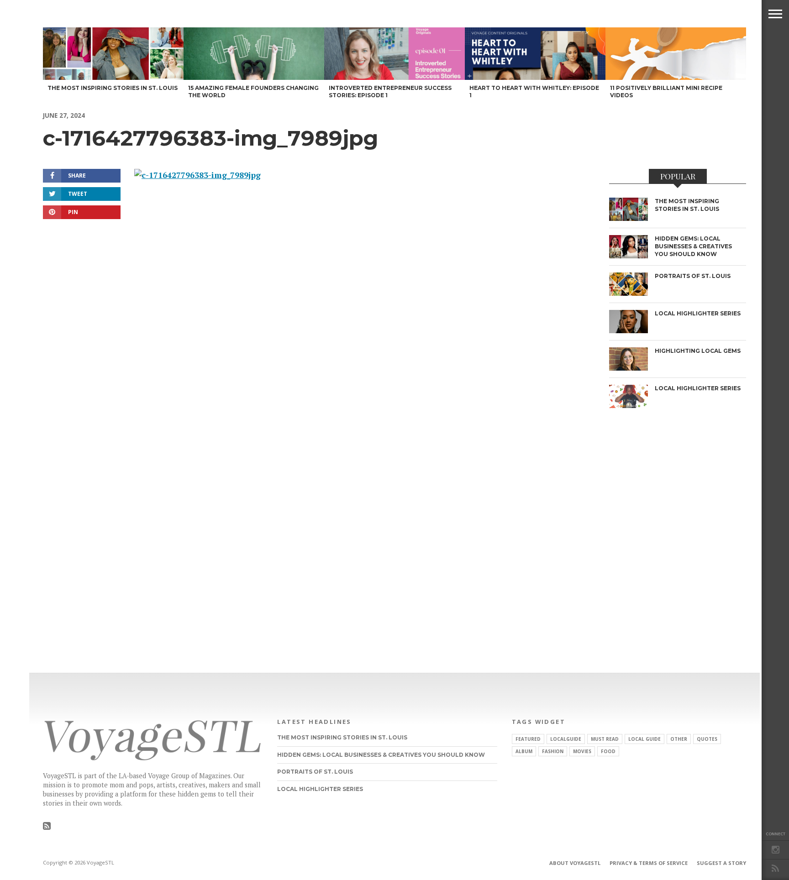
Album (523, 751)
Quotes (707, 739)
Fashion (552, 751)
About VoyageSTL (574, 862)
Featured (528, 739)
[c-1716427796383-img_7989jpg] (197, 175)
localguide (565, 739)
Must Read (605, 739)
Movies (582, 751)
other (678, 739)
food (608, 751)
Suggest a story (721, 862)
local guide (644, 739)
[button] (775, 13)
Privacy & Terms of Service (649, 862)
